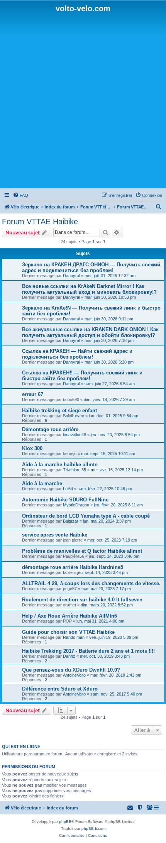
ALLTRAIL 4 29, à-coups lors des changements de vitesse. (91, 583)
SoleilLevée (73, 415)
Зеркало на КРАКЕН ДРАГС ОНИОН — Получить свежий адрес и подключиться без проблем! (91, 267)
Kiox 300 (32, 448)
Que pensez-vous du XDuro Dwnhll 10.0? (71, 670)
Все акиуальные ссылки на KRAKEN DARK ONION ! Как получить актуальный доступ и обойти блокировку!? (90, 332)
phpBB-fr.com (93, 828)
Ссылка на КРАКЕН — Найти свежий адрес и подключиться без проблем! (77, 354)
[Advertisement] (83, 100)
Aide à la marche (42, 483)
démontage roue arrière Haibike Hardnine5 (72, 567)
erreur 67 (32, 394)
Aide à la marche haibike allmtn (60, 464)
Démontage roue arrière (50, 429)
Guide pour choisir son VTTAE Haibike (68, 632)
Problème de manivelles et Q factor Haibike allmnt (82, 551)
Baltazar (70, 521)
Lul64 (68, 488)
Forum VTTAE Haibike (40, 221)
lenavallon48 (74, 434)
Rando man (74, 637)
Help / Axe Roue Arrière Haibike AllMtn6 (69, 616)
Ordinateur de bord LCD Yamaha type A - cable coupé (86, 516)
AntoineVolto (74, 675)
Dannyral (71, 275)
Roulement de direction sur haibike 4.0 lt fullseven (82, 600)
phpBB (65, 821)
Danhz (69, 656)
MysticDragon (76, 505)
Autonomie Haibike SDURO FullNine (65, 500)
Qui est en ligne (21, 746)
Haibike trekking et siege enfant (59, 410)
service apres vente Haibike (54, 535)
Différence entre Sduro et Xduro (60, 689)
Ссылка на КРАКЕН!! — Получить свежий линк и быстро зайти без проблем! (82, 375)
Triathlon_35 (74, 469)
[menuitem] (20, 195)
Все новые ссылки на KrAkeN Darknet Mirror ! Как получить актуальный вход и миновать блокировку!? (89, 289)
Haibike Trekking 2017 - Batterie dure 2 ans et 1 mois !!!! (88, 651)
